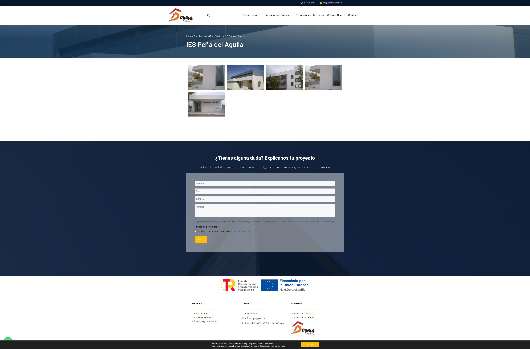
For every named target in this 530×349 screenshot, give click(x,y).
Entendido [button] (310, 344)
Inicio (189, 36)
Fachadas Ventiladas (277, 15)
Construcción (250, 15)
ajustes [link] (281, 346)
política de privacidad (240, 231)
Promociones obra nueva (309, 15)
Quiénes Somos (336, 15)
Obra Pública (215, 36)
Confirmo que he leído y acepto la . (224, 231)
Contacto (353, 15)
